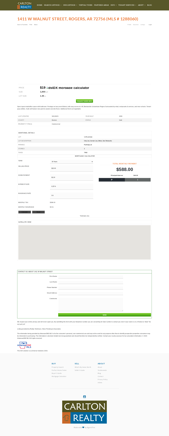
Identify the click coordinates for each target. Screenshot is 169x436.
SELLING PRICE (23, 166)
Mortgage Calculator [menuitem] (59, 376)
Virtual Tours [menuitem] (85, 5)
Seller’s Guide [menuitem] (80, 370)
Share (36, 24)
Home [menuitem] (39, 5)
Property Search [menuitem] (58, 367)
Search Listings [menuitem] (52, 5)
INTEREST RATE (23, 184)
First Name (53, 276)
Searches (136, 24)
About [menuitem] (141, 5)
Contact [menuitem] (100, 376)
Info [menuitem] (113, 5)
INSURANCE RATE (24, 193)
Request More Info (84, 101)
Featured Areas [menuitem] (101, 5)
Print (30, 24)
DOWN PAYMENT (24, 175)
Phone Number (52, 287)
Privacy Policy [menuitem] (103, 379)
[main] (84, 176)
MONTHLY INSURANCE (26, 207)
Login (150, 24)
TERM (20, 161)
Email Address (52, 293)
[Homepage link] (24, 5)
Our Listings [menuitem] (69, 5)
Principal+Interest (117, 175)
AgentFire (91, 427)
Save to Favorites (22, 24)
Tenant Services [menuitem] (126, 5)
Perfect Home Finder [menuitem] (59, 370)
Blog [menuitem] (149, 5)
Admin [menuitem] (100, 383)
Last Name (53, 282)
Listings (142, 24)
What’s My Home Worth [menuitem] (83, 367)
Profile (129, 24)
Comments (53, 298)
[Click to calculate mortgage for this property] (68, 88)
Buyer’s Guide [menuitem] (57, 373)
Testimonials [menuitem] (102, 370)
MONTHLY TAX (23, 202)
